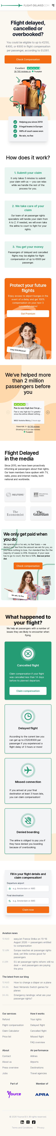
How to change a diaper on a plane (32, 982)
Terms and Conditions (22, 1127)
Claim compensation (28, 690)
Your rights (35, 1019)
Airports (34, 1061)
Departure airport (15, 883)
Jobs (5, 1073)
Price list (6, 1036)
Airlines (33, 1056)
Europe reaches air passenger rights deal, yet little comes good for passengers (32, 954)
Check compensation (28, 565)
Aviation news (10, 933)
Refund (6, 1019)
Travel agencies (38, 1073)
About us (7, 1061)
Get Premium (28, 313)
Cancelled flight (38, 1030)
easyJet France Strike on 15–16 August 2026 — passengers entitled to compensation (32, 942)
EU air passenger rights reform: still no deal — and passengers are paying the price (34, 965)
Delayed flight (37, 1025)
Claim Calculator (10, 1030)
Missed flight (37, 1036)
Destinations (37, 1067)
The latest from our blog (15, 976)
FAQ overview (37, 1042)
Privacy (40, 1127)
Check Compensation (28, 59)
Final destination (15, 895)
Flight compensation (13, 1025)
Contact (6, 1056)
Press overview (10, 1067)
